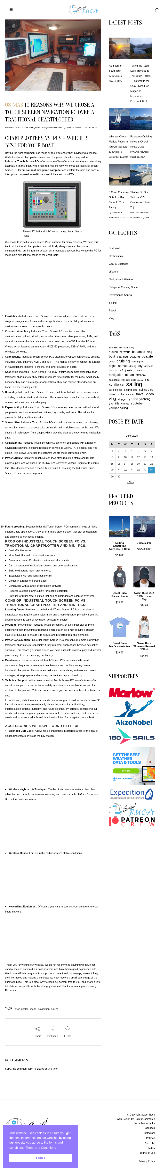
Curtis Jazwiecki (73, 127)
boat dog (122, 356)
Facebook (149, 1127)
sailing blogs (115, 390)
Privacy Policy (147, 1161)
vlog (112, 398)
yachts (125, 403)
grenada (148, 366)
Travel (112, 310)
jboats (129, 370)
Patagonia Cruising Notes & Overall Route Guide (141, 141)
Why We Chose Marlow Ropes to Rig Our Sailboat (118, 141)
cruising (123, 361)
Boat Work (115, 248)
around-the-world (119, 351)
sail (147, 379)
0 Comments (91, 127)
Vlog (111, 318)
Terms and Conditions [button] (41, 1147)
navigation (44, 1008)
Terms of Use (147, 1152)
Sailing (112, 302)
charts (32, 1008)
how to (113, 370)
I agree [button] (40, 1157)
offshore (141, 374)
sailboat (116, 384)
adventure (115, 347)
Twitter (151, 1148)
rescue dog (128, 379)
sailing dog (130, 389)
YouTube (150, 1143)
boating (135, 356)
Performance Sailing (120, 295)
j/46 (121, 370)
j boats (138, 370)
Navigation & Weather (52, 127)
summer (130, 394)
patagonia (114, 380)
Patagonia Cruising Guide (123, 287)
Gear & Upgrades (32, 127)
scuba (120, 394)
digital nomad (118, 365)
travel (140, 394)
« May (130, 482)
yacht (133, 399)
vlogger (122, 399)
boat (112, 356)
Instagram (149, 1132)
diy (140, 366)
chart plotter (21, 1008)
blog (149, 351)
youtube (136, 403)
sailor (112, 394)
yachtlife (114, 403)
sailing (54, 1008)
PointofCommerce (145, 1118)
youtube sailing (118, 408)
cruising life (138, 361)
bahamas (138, 351)
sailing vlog (146, 389)
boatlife (147, 356)
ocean (129, 375)
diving (133, 365)
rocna (140, 380)
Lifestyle (113, 271)
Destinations (116, 256)
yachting (145, 399)
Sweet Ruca (148, 1114)
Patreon (150, 1138)
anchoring (128, 347)
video (150, 394)
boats (112, 361)
